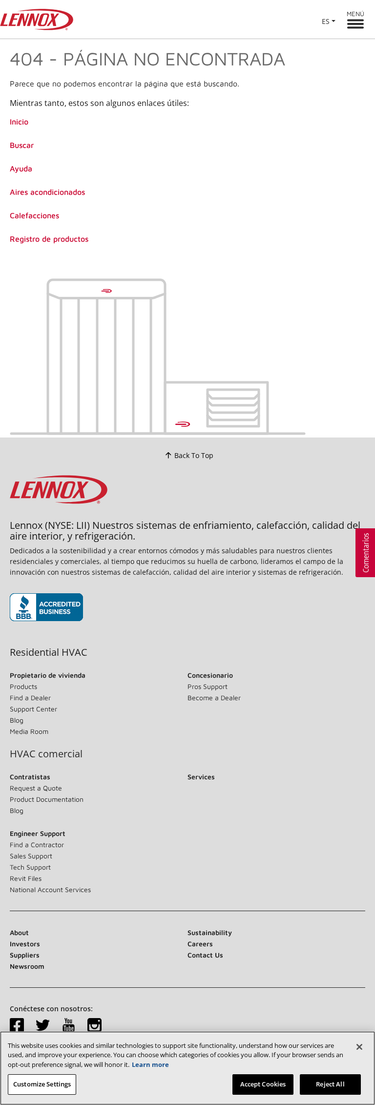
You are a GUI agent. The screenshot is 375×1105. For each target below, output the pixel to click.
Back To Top (193, 455)
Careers (200, 943)
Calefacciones (34, 215)
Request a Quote (36, 788)
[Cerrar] (359, 1047)
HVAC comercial (46, 754)
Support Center (33, 709)
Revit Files (26, 878)
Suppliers (25, 955)
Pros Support (208, 686)
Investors (25, 943)
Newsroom (27, 966)
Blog (16, 720)
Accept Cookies (263, 1084)
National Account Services (50, 889)
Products (23, 686)
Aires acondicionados (47, 192)
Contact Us (205, 955)
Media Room (29, 731)
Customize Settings (42, 1084)
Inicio (19, 121)
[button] (365, 552)
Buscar (22, 145)
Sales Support (31, 856)
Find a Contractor (37, 844)
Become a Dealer (214, 697)
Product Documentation (46, 799)
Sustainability (210, 932)
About (19, 932)
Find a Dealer (30, 697)
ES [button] (326, 21)
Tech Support (30, 867)
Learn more (150, 1064)
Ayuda (21, 168)
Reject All (330, 1084)
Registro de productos (49, 238)
